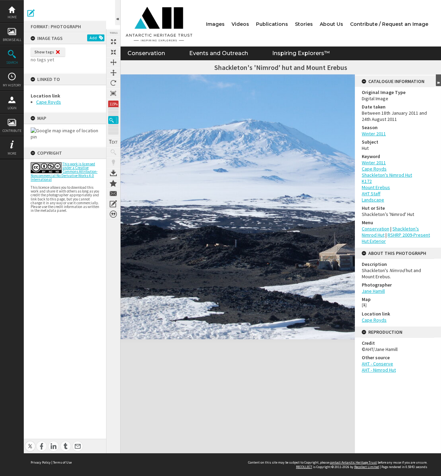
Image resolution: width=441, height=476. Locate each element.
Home (12, 17)
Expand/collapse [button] (438, 80)
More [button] (12, 153)
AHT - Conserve (377, 364)
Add (93, 37)
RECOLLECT (304, 467)
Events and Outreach (218, 53)
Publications (272, 24)
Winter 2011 (374, 134)
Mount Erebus (376, 187)
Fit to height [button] (113, 73)
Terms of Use (62, 462)
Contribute (11, 130)
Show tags (44, 51)
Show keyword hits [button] (113, 152)
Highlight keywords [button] (113, 162)
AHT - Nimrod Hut (379, 370)
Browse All (12, 40)
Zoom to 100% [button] (113, 93)
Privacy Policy (41, 462)
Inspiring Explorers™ (301, 53)
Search (12, 62)
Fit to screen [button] (113, 52)
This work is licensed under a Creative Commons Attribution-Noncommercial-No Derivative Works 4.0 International (64, 172)
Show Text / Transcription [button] (113, 142)
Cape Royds (48, 102)
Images (215, 24)
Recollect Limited (366, 467)
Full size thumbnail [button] (113, 42)
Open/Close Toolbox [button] (117, 12)
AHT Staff (371, 193)
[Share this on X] (30, 442)
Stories (304, 24)
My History (12, 85)
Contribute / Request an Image (389, 24)
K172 (367, 181)
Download (113, 173)
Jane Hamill (373, 291)
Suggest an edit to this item (31, 13)
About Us (331, 24)
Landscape (373, 200)
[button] (113, 120)
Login (12, 108)
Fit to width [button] (113, 62)
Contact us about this (113, 193)
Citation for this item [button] (113, 214)
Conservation (146, 53)
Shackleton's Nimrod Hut (387, 175)
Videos (240, 24)
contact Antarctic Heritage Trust (353, 462)
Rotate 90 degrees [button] (113, 83)
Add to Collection (113, 183)
